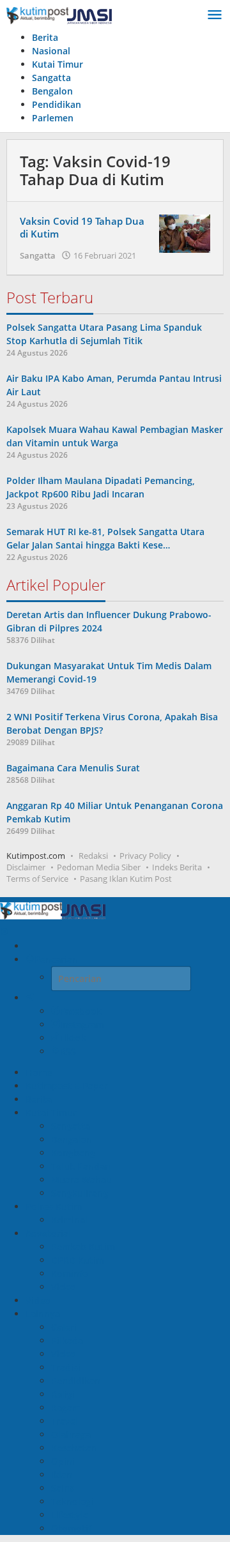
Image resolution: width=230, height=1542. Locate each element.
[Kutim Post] (59, 15)
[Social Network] (30, 998)
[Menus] (215, 15)
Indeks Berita (177, 867)
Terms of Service (37, 878)
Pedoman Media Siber (99, 867)
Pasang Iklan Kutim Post (126, 878)
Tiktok (72, 1038)
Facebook (81, 1011)
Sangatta (38, 255)
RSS (68, 1051)
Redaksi (93, 855)
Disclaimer (25, 867)
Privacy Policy (145, 855)
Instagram (82, 1024)
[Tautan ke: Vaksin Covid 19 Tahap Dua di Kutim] (184, 232)
